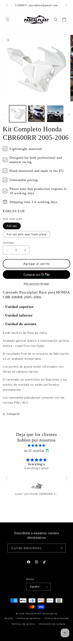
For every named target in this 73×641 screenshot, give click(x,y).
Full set (12, 225)
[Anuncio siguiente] (66, 5)
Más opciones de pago (36, 283)
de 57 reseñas (34, 450)
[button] (7, 19)
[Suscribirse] (61, 548)
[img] (36, 445)
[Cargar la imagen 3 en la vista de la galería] (55, 113)
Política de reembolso (29, 618)
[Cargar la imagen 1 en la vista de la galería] (17, 113)
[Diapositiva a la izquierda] (4, 115)
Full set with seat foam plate (26, 234)
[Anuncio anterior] (7, 5)
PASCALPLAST (33, 613)
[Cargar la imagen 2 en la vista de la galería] (36, 113)
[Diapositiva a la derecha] (69, 115)
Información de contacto (52, 624)
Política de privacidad (57, 618)
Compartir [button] (13, 413)
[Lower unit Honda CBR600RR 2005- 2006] (36, 487)
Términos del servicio (23, 624)
